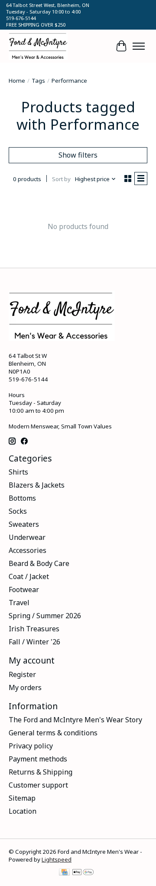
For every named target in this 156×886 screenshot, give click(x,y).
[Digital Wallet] (83, 873)
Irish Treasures (34, 628)
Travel (19, 602)
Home (17, 80)
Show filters (78, 155)
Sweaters (24, 524)
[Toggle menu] (138, 46)
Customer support (38, 785)
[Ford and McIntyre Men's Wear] (38, 46)
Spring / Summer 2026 (45, 615)
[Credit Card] (64, 873)
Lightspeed (57, 859)
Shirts (18, 472)
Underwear (27, 537)
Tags (38, 80)
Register (22, 674)
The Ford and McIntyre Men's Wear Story (75, 719)
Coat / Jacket (29, 576)
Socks (18, 511)
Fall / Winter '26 (34, 642)
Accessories (27, 550)
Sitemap (22, 798)
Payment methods (38, 759)
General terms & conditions (53, 733)
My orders (25, 687)
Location (22, 811)
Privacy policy (31, 746)
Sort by (61, 179)
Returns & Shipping (40, 772)
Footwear (24, 589)
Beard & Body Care (39, 563)
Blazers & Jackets (37, 485)
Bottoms (22, 498)
